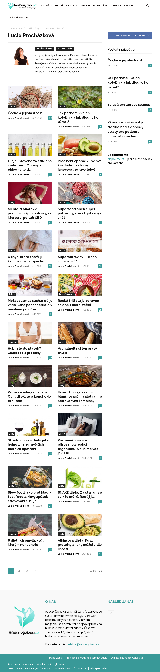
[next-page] (35, 571)
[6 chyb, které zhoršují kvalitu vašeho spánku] (30, 241)
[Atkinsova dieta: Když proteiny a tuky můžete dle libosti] (80, 525)
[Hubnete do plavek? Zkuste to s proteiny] (30, 333)
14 (50, 174)
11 (100, 501)
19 (100, 126)
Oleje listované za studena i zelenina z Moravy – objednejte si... (30, 165)
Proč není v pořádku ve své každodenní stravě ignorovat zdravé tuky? (80, 165)
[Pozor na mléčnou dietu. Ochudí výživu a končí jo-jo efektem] (30, 376)
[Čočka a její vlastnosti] (30, 97)
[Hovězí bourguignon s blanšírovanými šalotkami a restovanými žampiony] (80, 376)
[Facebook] (111, 613)
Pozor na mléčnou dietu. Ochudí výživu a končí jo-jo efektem (29, 396)
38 (150, 141)
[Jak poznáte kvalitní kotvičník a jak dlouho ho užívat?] (80, 97)
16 (50, 453)
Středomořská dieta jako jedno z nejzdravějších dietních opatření (28, 444)
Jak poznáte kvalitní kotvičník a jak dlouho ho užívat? (78, 117)
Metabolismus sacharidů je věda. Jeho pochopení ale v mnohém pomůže (30, 305)
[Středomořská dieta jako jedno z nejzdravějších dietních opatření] (30, 424)
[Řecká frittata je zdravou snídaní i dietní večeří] (80, 285)
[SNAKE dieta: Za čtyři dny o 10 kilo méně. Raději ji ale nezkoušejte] (80, 477)
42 (100, 405)
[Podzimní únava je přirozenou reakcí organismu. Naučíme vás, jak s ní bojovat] (80, 424)
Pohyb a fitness (120, 5)
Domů (11, 28)
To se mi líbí (142, 35)
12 (100, 357)
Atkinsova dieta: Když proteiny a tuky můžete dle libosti (80, 544)
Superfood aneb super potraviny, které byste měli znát (79, 213)
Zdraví (45, 5)
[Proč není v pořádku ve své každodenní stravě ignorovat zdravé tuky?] (80, 145)
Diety (83, 5)
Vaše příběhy (17, 17)
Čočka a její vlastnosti (25, 113)
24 (50, 505)
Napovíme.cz (116, 159)
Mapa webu (55, 657)
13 (100, 266)
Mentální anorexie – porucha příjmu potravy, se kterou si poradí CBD (30, 213)
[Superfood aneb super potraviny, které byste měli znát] (80, 193)
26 (50, 549)
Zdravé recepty (64, 5)
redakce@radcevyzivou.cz (83, 644)
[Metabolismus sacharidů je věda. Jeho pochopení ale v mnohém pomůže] (30, 285)
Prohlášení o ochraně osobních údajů (86, 657)
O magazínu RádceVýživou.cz (127, 657)
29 (50, 118)
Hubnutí (98, 5)
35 (150, 110)
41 (50, 222)
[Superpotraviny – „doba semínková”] (80, 241)
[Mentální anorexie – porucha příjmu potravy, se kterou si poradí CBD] (30, 193)
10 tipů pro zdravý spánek (129, 105)
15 (50, 266)
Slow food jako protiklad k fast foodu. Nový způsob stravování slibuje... (29, 496)
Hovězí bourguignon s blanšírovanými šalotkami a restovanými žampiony (80, 396)
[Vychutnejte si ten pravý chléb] (80, 333)
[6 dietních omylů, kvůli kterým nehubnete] (30, 525)
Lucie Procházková (18, 117)
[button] (147, 6)
